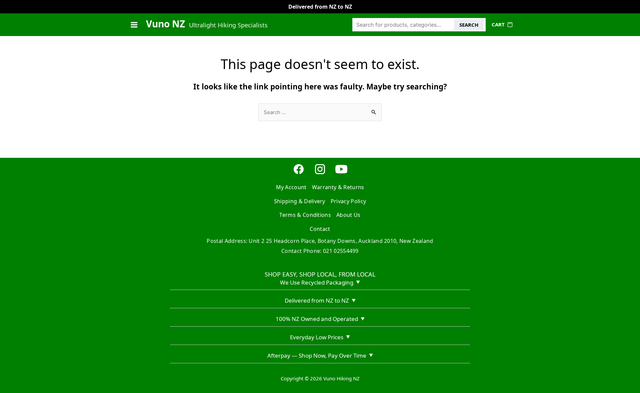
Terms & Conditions (305, 215)
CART (498, 24)
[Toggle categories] (134, 24)
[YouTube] (341, 173)
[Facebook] (299, 173)
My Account (291, 187)
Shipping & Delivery (299, 201)
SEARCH (468, 24)
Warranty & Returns (338, 187)
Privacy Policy (348, 201)
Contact (320, 229)
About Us (348, 215)
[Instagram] (320, 173)
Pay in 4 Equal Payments (320, 6)
